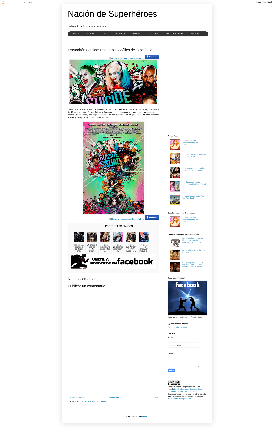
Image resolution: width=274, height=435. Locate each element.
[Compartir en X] (126, 58)
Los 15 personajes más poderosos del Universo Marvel (194, 183)
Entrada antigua (152, 397)
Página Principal (115, 397)
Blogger (144, 417)
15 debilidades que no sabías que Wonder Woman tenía (193, 169)
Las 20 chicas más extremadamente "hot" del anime (192, 142)
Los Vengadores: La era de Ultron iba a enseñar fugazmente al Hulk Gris (192, 240)
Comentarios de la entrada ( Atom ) (92, 401)
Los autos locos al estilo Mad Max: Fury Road (193, 197)
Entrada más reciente (76, 397)
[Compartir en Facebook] (152, 58)
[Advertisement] (113, 373)
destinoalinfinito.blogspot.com (179, 399)
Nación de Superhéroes (112, 14)
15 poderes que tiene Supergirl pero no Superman (194, 155)
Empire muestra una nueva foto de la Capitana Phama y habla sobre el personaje (193, 264)
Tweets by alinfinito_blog (177, 327)
